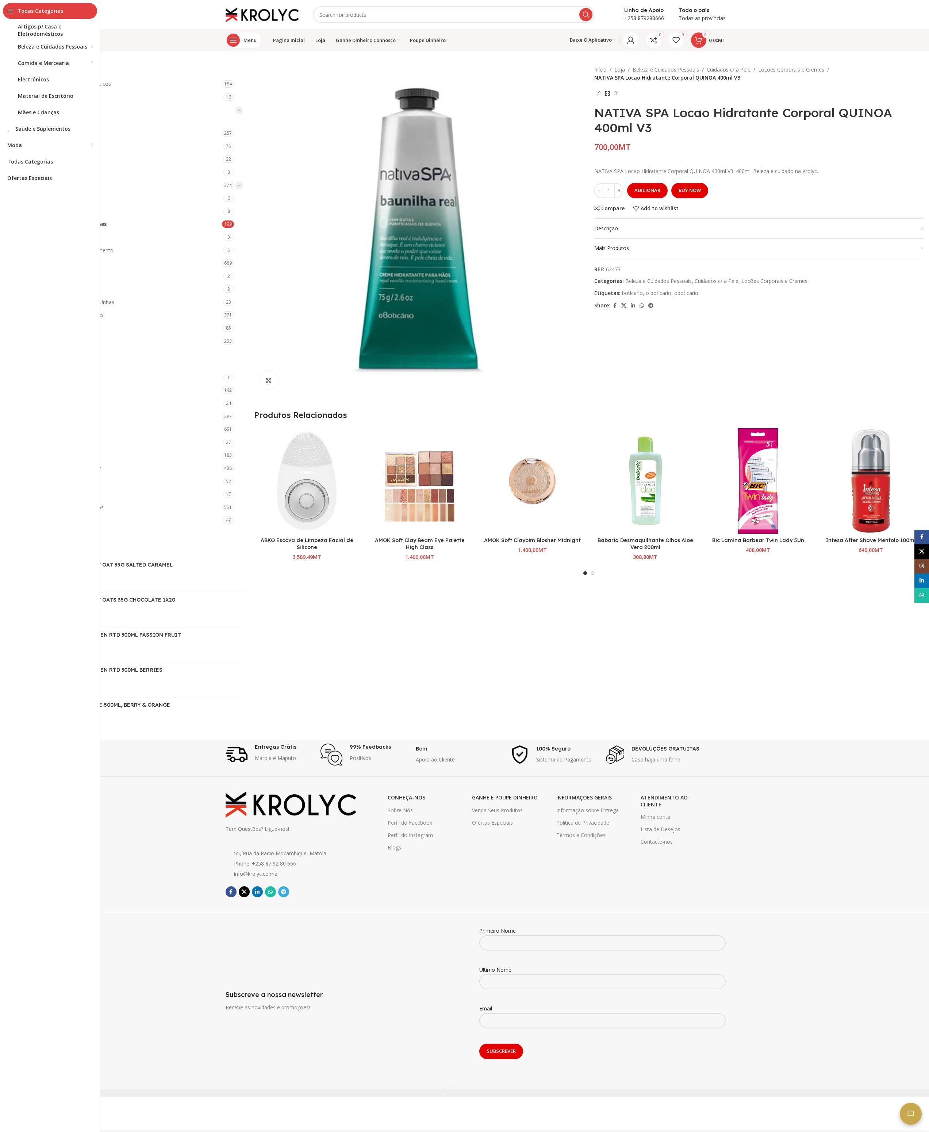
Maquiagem (47, 341)
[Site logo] (262, 14)
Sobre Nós (400, 810)
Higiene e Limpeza (49, 429)
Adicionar (647, 190)
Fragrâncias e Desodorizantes (68, 314)
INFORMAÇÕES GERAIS (584, 797)
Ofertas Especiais (492, 822)
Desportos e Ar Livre (51, 403)
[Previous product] (598, 93)
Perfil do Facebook (410, 822)
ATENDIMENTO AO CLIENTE (664, 800)
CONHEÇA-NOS (406, 797)
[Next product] (616, 93)
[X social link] (624, 306)
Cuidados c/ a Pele (55, 185)
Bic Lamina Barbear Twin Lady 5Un (758, 540)
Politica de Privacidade (582, 822)
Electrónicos (41, 416)
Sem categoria (44, 520)
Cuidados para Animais (54, 377)
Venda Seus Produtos (497, 810)
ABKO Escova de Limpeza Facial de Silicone (307, 544)
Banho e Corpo (51, 133)
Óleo (44, 237)
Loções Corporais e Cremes (72, 223)
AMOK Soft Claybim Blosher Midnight (532, 540)
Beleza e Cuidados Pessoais (60, 110)
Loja (619, 69)
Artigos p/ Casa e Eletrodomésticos (69, 83)
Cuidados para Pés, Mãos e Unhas (73, 302)
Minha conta (655, 816)
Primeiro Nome (497, 930)
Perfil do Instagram (410, 835)
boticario (632, 292)
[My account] (630, 40)
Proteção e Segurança (53, 494)
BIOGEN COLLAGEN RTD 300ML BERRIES (109, 670)
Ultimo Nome (495, 969)
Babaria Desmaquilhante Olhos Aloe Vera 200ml (645, 544)
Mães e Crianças (46, 455)
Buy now (690, 190)
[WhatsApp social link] (641, 306)
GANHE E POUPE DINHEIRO (505, 797)
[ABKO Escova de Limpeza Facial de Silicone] (307, 481)
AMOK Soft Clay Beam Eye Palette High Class (420, 544)
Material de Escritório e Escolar (64, 468)
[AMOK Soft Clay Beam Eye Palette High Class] (419, 481)
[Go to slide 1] (585, 573)
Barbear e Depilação (57, 146)
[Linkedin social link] (633, 306)
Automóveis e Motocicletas (59, 96)
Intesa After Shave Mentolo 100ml (871, 540)
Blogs (394, 847)
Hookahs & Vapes (48, 442)
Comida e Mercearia (51, 353)
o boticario (658, 292)
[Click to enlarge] (269, 380)
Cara (43, 198)
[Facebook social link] (614, 306)
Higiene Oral (47, 328)
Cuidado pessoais (53, 172)
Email (485, 1008)
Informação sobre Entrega (587, 810)
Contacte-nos (657, 841)
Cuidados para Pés (55, 288)
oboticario (686, 292)
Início (600, 69)
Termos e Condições (581, 835)
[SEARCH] (585, 14)
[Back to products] (607, 93)
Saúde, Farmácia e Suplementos (65, 507)
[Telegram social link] (651, 306)
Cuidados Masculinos (58, 276)
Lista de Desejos (660, 829)
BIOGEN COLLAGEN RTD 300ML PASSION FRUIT (119, 635)
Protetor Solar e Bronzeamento (76, 250)
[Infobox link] (270, 754)
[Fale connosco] (911, 1114)
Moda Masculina (46, 481)
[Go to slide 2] (592, 573)
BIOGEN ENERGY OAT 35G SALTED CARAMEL (115, 564)
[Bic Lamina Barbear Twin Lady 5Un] (758, 481)
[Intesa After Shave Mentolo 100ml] (871, 481)
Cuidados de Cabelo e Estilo (66, 263)
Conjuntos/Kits (55, 211)
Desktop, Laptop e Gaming (59, 390)
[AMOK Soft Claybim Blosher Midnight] (532, 481)
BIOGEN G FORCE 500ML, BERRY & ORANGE (113, 705)
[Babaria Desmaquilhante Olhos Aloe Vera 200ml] (645, 481)
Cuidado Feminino (54, 159)
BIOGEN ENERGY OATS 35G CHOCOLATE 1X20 (116, 599)
